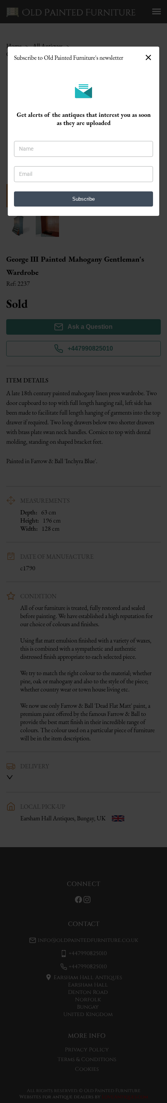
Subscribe (83, 199)
